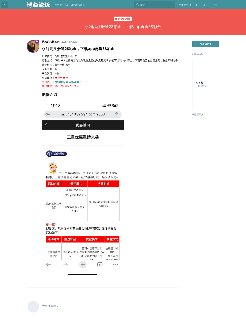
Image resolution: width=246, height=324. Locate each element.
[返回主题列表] (4, 4)
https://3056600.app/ (68, 81)
